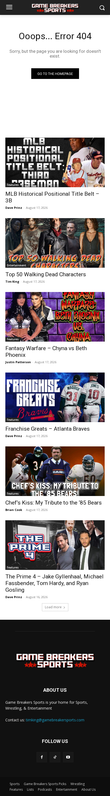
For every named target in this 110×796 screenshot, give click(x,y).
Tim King (12, 281)
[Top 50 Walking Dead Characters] (55, 243)
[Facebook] (42, 757)
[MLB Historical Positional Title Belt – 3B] (55, 162)
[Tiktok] (55, 757)
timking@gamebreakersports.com (55, 719)
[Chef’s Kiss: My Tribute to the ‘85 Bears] (55, 471)
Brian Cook (13, 510)
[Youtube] (68, 757)
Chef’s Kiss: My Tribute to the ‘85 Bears (53, 502)
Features (13, 185)
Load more (53, 607)
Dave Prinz (13, 208)
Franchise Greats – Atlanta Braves (47, 429)
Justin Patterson (18, 362)
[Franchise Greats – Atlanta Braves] (55, 397)
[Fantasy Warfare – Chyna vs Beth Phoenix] (55, 317)
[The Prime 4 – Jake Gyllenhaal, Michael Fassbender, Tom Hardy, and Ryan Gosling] (55, 545)
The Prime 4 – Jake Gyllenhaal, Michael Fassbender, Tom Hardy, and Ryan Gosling (54, 583)
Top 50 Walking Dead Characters (45, 274)
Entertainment (16, 265)
